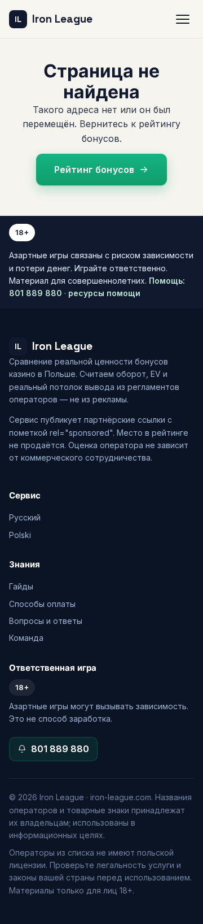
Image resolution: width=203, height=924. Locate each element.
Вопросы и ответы (45, 621)
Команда (26, 638)
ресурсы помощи (104, 293)
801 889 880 (60, 748)
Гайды (21, 586)
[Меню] (182, 19)
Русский (25, 517)
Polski (20, 535)
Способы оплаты (42, 604)
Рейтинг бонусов (94, 169)
